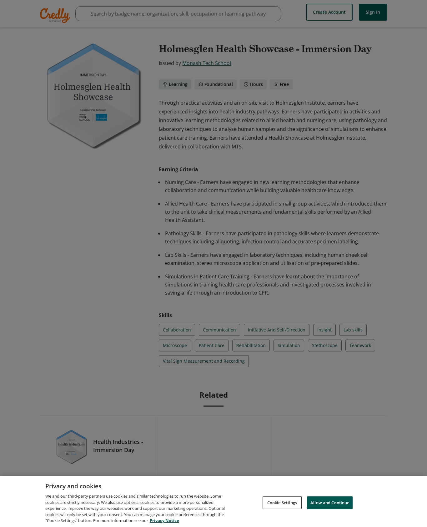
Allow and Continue (329, 502)
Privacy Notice (164, 520)
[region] (213, 501)
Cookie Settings (282, 502)
